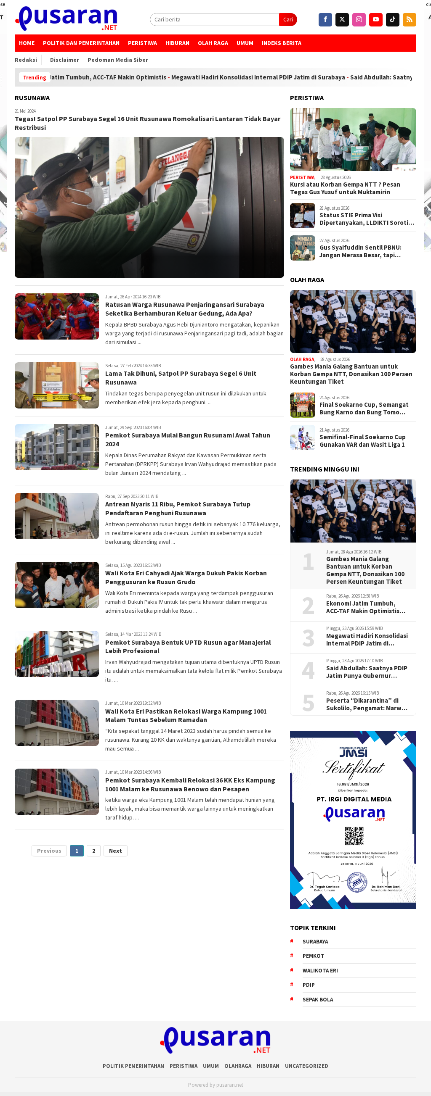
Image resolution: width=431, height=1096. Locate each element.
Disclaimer (64, 59)
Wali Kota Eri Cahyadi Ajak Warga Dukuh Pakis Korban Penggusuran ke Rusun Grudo (186, 577)
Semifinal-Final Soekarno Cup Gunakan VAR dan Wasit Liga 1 (362, 440)
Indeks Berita (281, 43)
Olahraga (237, 1066)
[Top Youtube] (376, 19)
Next (115, 850)
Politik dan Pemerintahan (81, 43)
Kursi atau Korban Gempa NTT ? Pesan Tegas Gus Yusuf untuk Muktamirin (345, 188)
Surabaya (315, 941)
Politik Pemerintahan (133, 1066)
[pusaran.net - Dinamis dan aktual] (66, 19)
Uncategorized (306, 1066)
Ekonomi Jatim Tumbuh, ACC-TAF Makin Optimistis (362, 607)
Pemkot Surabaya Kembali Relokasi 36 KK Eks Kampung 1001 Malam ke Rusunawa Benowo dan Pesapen (190, 784)
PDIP (309, 984)
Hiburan (177, 43)
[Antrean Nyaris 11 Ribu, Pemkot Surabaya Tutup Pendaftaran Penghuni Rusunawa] (57, 516)
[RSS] (409, 19)
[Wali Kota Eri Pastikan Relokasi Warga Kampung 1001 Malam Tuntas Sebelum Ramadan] (57, 723)
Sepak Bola (318, 999)
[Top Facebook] (325, 19)
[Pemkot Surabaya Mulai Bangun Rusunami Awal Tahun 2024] (57, 447)
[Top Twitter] (342, 19)
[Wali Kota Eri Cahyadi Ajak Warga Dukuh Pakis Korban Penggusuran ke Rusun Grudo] (57, 585)
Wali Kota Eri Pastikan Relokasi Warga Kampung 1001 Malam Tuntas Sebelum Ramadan (186, 715)
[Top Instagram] (359, 19)
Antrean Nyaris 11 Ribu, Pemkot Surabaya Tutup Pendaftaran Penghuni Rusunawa (177, 508)
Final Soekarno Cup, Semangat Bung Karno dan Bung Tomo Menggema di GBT (364, 408)
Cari (288, 19)
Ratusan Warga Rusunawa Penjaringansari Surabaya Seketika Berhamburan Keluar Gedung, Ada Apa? (184, 308)
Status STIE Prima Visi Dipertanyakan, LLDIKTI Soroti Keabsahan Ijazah (363, 219)
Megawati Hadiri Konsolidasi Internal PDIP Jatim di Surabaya (226, 77)
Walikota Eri (320, 970)
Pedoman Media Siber (118, 59)
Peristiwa (142, 43)
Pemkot (314, 955)
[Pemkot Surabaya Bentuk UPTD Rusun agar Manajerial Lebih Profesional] (57, 654)
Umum (245, 43)
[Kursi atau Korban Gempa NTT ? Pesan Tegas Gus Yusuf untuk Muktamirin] (353, 139)
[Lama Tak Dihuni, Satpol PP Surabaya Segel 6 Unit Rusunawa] (57, 385)
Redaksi (26, 59)
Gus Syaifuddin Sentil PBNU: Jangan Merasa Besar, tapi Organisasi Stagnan (360, 251)
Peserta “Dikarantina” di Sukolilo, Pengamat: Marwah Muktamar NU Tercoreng (367, 704)
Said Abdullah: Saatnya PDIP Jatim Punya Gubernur (366, 672)
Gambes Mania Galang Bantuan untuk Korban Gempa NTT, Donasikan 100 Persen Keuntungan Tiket (351, 374)
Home (27, 43)
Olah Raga (213, 43)
